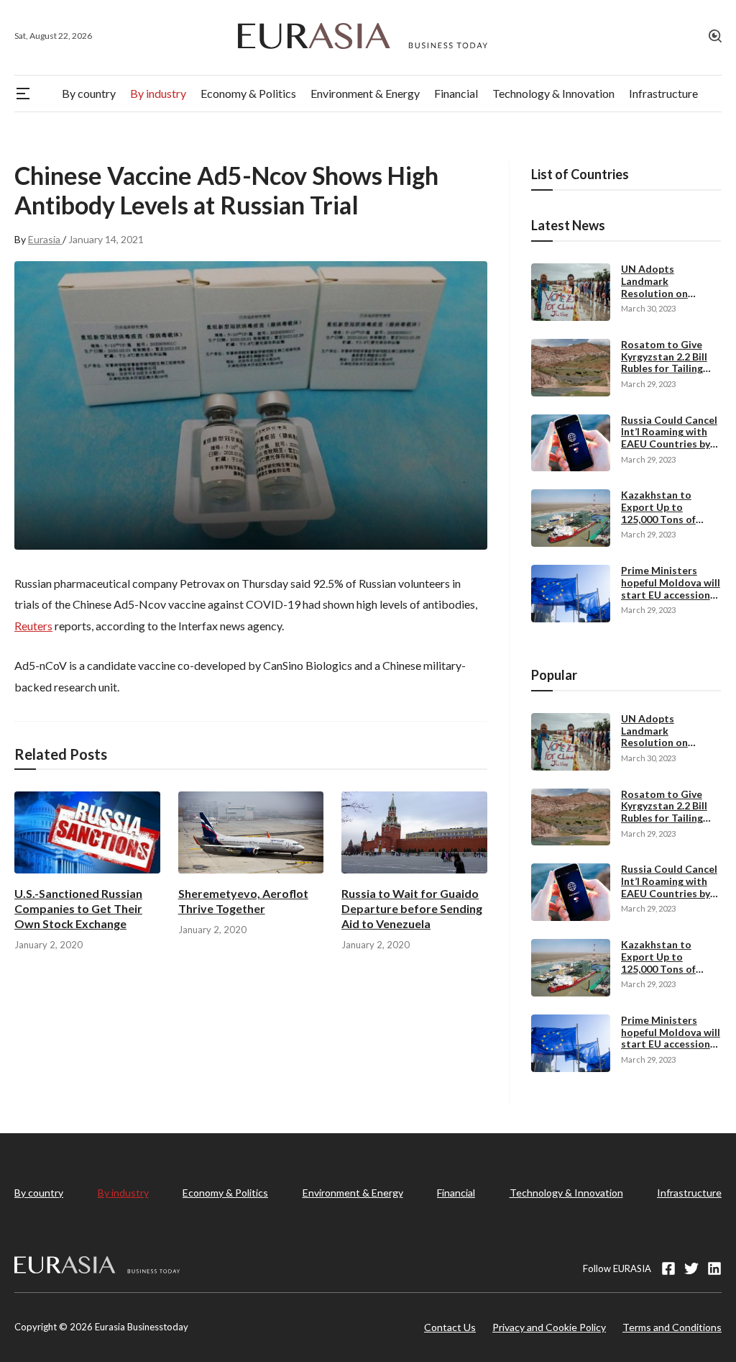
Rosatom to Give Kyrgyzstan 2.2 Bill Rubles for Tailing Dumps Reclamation (669, 362)
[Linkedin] (714, 1268)
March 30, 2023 (648, 308)
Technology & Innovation (566, 1192)
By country (38, 1192)
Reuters (33, 625)
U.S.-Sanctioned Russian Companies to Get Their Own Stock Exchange (78, 908)
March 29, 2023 (648, 384)
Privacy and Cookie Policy (549, 1327)
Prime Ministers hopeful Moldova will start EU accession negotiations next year (670, 594)
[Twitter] (691, 1268)
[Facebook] (668, 1268)
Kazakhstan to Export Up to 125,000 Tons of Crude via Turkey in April (666, 519)
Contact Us (450, 1327)
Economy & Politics (225, 1192)
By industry (123, 1192)
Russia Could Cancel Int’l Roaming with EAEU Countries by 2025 (669, 438)
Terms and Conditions (672, 1327)
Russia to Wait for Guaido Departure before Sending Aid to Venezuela (411, 908)
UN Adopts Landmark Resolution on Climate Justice (658, 287)
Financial (456, 1192)
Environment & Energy (353, 1192)
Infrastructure (689, 1192)
